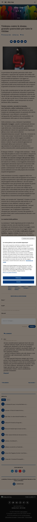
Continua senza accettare (28, 238)
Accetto (19, 281)
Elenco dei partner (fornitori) (10, 272)
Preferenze (18, 277)
